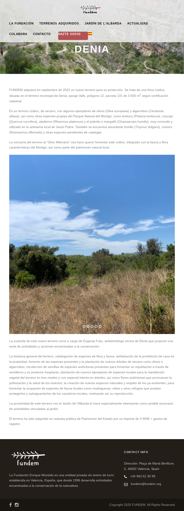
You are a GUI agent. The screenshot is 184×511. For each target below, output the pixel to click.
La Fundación (21, 23)
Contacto (42, 34)
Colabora (18, 34)
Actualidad (137, 23)
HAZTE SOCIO (69, 34)
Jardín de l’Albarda (103, 23)
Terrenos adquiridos (59, 23)
